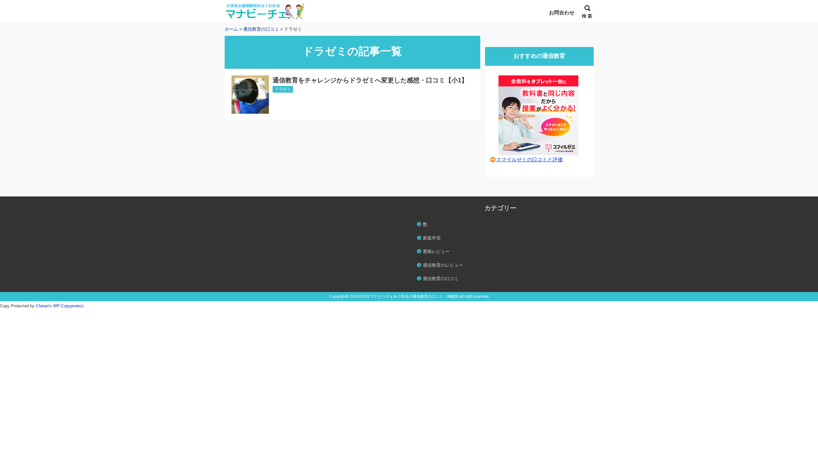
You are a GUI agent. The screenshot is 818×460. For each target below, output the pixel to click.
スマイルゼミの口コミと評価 (529, 159)
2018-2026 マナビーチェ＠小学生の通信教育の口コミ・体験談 (404, 296)
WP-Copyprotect (68, 305)
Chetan (42, 305)
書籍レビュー (436, 251)
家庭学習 (432, 238)
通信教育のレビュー (443, 265)
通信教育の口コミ (441, 278)
